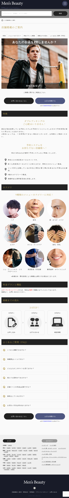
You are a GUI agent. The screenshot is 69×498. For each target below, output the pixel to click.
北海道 (10, 445)
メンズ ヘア (45, 445)
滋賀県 (36, 458)
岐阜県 (6, 456)
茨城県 (31, 450)
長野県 (34, 454)
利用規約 (32, 492)
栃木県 (36, 450)
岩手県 (14, 448)
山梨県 (29, 454)
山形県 (29, 448)
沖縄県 (12, 469)
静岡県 (11, 456)
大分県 (29, 468)
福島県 (34, 448)
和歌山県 (30, 458)
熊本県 (24, 468)
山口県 (29, 462)
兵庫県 (19, 458)
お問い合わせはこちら (19, 101)
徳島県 (9, 465)
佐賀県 (14, 468)
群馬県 (6, 452)
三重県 (6, 460)
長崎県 (19, 468)
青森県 (9, 448)
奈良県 (24, 458)
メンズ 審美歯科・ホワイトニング (51, 464)
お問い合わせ (53, 492)
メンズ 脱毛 (53, 445)
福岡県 (9, 468)
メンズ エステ (62, 448)
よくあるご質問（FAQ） (58, 36)
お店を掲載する (50, 101)
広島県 (24, 462)
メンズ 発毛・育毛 (47, 454)
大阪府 (9, 458)
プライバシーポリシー (42, 492)
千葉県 (20, 450)
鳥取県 (9, 462)
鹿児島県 (6, 469)
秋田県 (19, 448)
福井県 (24, 454)
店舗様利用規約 (47, 105)
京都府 (14, 458)
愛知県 (17, 456)
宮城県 (24, 448)
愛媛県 (19, 465)
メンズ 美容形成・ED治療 (49, 461)
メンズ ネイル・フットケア (49, 451)
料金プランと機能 (29, 36)
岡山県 (19, 462)
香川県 (14, 465)
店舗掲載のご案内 (17, 492)
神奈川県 (14, 450)
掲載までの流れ (43, 36)
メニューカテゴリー (14, 36)
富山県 (14, 454)
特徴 (4, 36)
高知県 (24, 465)
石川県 (19, 454)
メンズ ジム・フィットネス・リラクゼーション (54, 457)
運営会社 (25, 492)
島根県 (14, 462)
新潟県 (9, 454)
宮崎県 (34, 468)
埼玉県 (25, 450)
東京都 (9, 450)
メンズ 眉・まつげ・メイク (49, 448)
